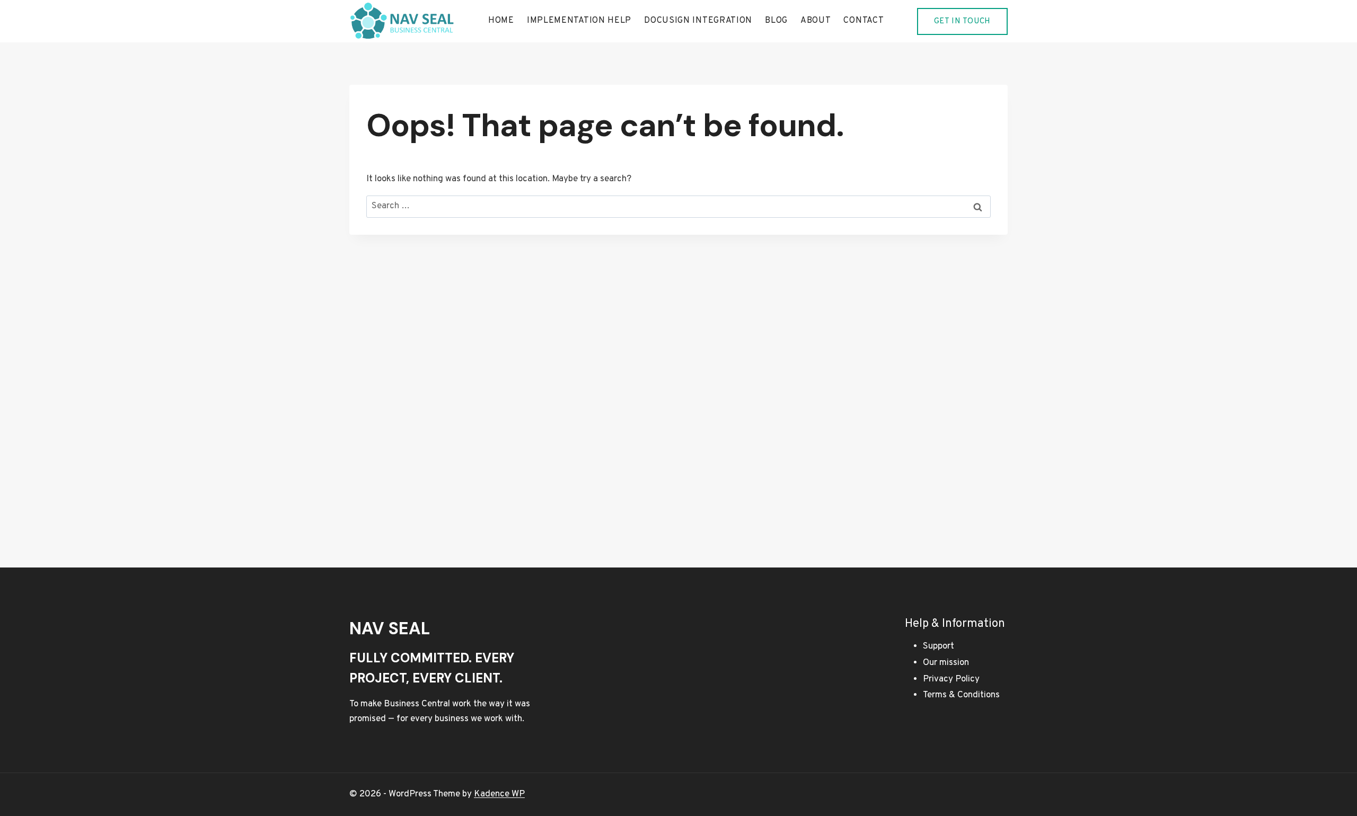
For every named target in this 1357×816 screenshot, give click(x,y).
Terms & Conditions (961, 695)
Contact (863, 20)
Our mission (946, 663)
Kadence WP (499, 794)
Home (501, 20)
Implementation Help (579, 20)
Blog (776, 20)
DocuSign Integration (698, 20)
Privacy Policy (951, 679)
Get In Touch (962, 21)
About (815, 20)
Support (938, 646)
